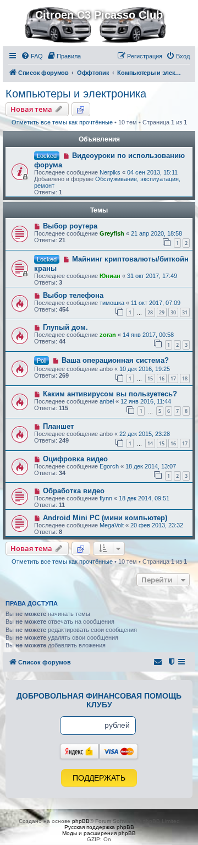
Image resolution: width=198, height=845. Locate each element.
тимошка (112, 302)
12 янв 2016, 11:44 (145, 401)
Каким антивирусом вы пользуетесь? (110, 394)
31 (185, 312)
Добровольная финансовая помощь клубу (99, 700)
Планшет (58, 426)
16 (161, 378)
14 (150, 443)
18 (185, 378)
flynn (106, 498)
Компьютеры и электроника (76, 94)
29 (161, 312)
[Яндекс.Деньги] (79, 751)
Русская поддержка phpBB (99, 827)
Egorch (109, 466)
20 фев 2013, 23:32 (156, 525)
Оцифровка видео (75, 459)
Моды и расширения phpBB (99, 833)
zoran (108, 334)
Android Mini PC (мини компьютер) (105, 518)
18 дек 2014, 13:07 (150, 466)
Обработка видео (74, 491)
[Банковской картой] (119, 751)
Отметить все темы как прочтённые (62, 122)
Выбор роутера (70, 226)
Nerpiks (110, 172)
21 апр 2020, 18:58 (156, 233)
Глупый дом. (65, 327)
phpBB (81, 821)
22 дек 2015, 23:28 (144, 433)
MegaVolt (112, 525)
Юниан (110, 275)
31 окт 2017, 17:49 (152, 275)
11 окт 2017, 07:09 (155, 302)
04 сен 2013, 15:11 (152, 172)
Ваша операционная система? (115, 360)
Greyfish (112, 233)
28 (150, 312)
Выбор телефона (73, 295)
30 (173, 312)
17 (173, 378)
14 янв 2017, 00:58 (148, 334)
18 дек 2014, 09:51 (144, 498)
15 (150, 378)
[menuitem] (32, 56)
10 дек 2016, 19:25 (144, 369)
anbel (107, 401)
